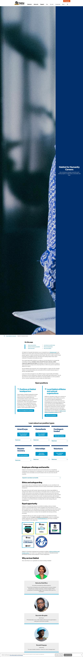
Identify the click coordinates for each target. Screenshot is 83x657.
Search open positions (32, 345)
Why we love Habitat (47, 348)
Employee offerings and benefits (34, 346)
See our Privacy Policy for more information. (16, 655)
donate (67, 1)
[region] (41, 655)
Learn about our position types (49, 345)
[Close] (81, 655)
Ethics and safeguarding (48, 346)
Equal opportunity (31, 348)
